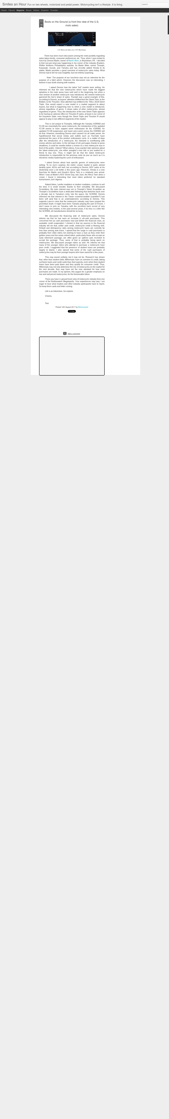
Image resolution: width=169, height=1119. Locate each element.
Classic (4, 10)
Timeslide (54, 10)
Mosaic (29, 10)
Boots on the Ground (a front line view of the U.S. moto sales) (72, 23)
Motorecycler (83, 307)
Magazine (20, 10)
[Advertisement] (118, 58)
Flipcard (12, 10)
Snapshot (44, 10)
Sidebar (36, 10)
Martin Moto (74, 60)
